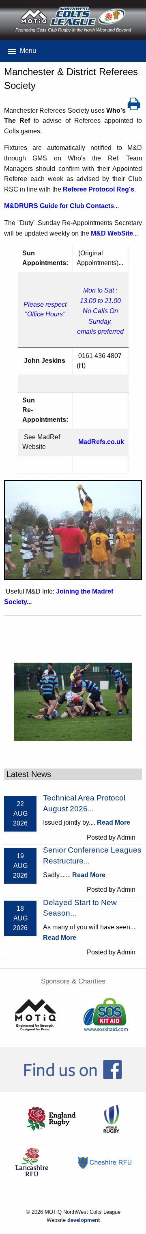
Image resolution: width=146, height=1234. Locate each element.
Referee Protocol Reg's (98, 189)
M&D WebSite (112, 233)
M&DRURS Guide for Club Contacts (59, 205)
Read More (113, 822)
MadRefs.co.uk (101, 441)
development (83, 1220)
